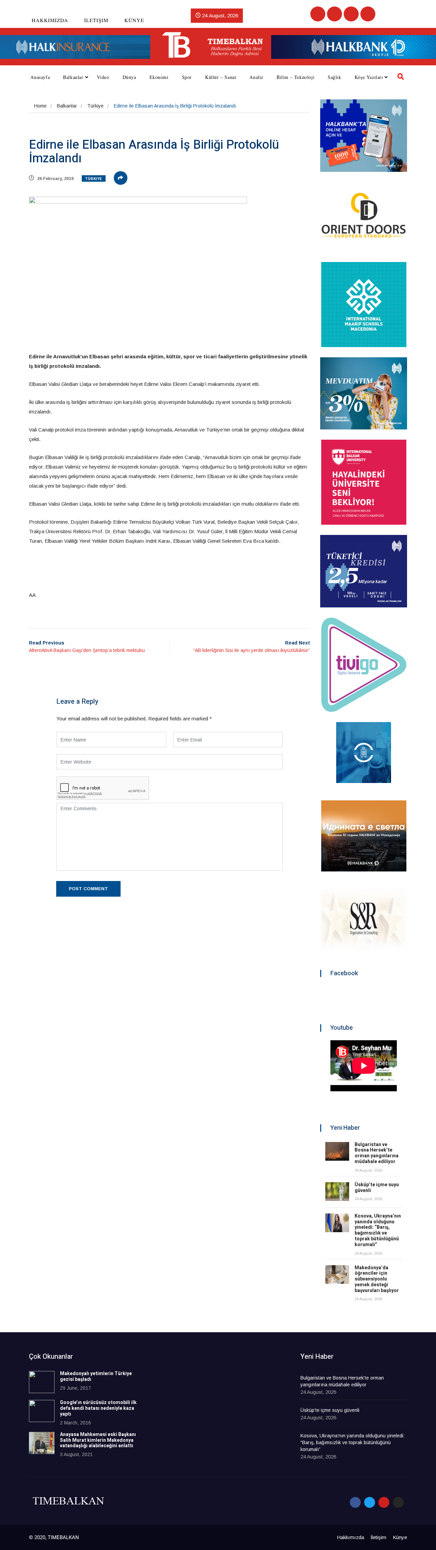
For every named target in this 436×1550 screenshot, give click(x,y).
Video (103, 77)
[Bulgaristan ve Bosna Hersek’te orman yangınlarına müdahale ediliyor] (337, 1151)
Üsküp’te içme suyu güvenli (377, 1187)
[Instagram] (367, 13)
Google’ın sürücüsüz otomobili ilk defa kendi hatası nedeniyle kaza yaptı (98, 1408)
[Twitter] (334, 13)
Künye (134, 20)
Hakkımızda (50, 20)
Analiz (256, 77)
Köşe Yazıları (369, 77)
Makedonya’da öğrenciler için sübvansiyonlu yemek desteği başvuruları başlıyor (377, 1279)
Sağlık (334, 77)
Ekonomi (159, 77)
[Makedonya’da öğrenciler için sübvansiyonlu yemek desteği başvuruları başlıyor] (337, 1274)
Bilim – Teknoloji (295, 77)
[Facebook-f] (355, 1502)
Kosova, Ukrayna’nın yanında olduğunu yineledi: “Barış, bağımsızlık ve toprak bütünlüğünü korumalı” (378, 1230)
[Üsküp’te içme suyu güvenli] (337, 1191)
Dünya (129, 77)
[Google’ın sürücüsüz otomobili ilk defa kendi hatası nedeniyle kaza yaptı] (41, 1411)
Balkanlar (73, 77)
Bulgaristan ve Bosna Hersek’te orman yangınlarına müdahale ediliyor (377, 1153)
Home (40, 106)
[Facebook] (317, 13)
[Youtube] (351, 13)
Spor (187, 77)
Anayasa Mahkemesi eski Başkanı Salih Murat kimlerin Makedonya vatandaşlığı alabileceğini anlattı (98, 1440)
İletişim (96, 20)
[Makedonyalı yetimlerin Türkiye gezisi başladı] (41, 1382)
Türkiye (95, 106)
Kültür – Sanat (220, 77)
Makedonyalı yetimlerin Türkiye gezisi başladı (96, 1376)
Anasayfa (40, 77)
